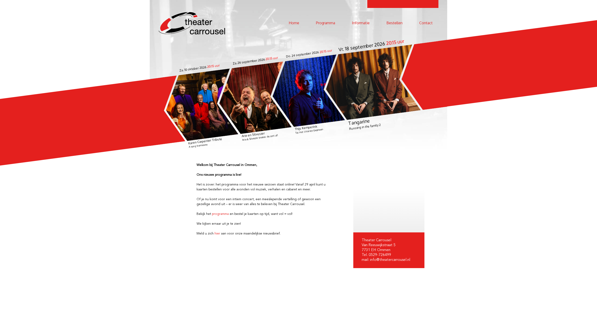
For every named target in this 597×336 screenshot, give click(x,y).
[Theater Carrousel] (192, 23)
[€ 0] (371, 83)
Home (294, 23)
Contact (426, 23)
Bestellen (394, 23)
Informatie (361, 23)
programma (220, 214)
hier (217, 233)
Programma (325, 23)
